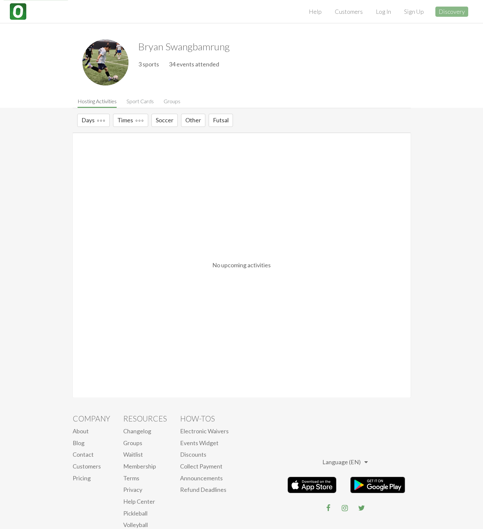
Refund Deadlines (203, 489)
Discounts (193, 454)
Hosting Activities (97, 101)
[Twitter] (361, 508)
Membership (139, 466)
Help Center (139, 501)
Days (88, 120)
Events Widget (199, 442)
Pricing (82, 478)
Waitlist (133, 454)
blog (78, 442)
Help (315, 11)
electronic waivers (204, 431)
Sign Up (414, 11)
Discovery (452, 11)
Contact (83, 454)
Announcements (201, 478)
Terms (131, 478)
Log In (383, 11)
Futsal (221, 120)
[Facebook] (328, 508)
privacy (132, 489)
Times (125, 120)
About (81, 431)
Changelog (137, 431)
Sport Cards (140, 101)
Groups (172, 101)
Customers (349, 11)
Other (193, 120)
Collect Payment (201, 466)
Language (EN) (341, 462)
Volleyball (135, 524)
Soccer (164, 120)
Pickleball (135, 513)
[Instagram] (345, 508)
